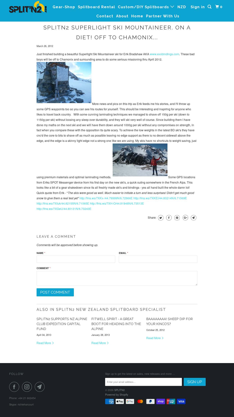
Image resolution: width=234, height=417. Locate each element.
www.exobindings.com (164, 54)
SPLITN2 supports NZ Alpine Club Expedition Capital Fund (62, 324)
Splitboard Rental (96, 7)
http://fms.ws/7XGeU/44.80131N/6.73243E (64, 209)
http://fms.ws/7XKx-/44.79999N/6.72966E (106, 198)
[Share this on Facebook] (168, 217)
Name (41, 253)
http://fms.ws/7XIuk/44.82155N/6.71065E (63, 203)
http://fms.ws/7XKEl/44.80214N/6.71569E (160, 198)
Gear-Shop (64, 7)
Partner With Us (163, 16)
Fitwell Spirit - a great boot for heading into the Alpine (116, 324)
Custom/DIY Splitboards (144, 7)
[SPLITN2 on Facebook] (15, 387)
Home (137, 16)
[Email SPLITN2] (41, 387)
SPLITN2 (119, 390)
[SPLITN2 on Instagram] (28, 387)
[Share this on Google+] (185, 217)
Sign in (198, 7)
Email (123, 253)
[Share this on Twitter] (160, 217)
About (122, 16)
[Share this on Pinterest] (176, 217)
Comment (43, 268)
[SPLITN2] (28, 7)
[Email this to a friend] (193, 217)
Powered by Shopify (116, 394)
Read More (44, 343)
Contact (104, 16)
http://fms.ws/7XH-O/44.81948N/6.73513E (117, 203)
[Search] (210, 7)
